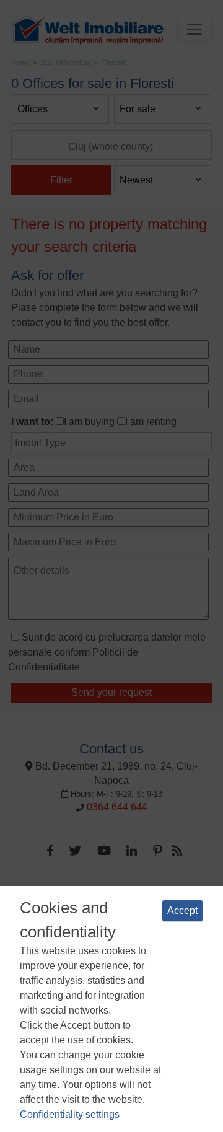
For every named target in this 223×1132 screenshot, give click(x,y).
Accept (182, 910)
